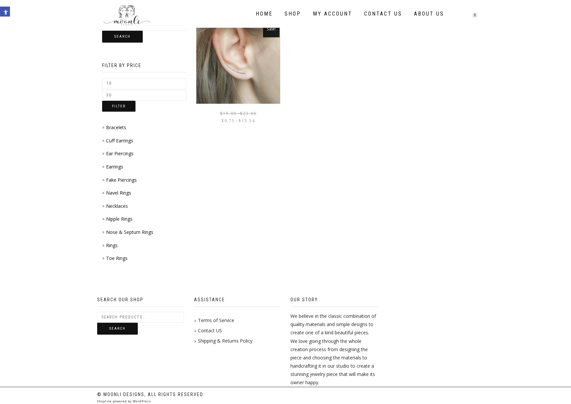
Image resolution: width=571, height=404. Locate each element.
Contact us (383, 14)
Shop (293, 14)
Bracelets (116, 127)
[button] (5, 12)
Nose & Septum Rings (129, 232)
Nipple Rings (119, 219)
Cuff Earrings (119, 140)
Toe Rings (117, 258)
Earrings (114, 167)
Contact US (210, 330)
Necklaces (117, 206)
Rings (112, 245)
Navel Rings (118, 193)
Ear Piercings (119, 153)
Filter (119, 106)
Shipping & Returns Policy (225, 341)
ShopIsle (105, 401)
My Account (332, 14)
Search (122, 36)
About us (429, 14)
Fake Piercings (121, 180)
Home (264, 14)
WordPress (141, 401)
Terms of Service (216, 320)
